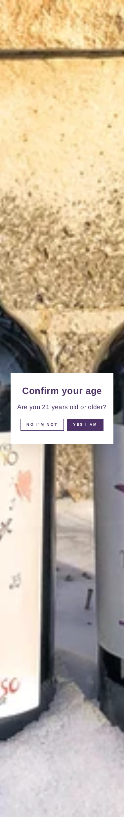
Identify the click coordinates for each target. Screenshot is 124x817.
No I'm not (42, 424)
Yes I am (85, 424)
